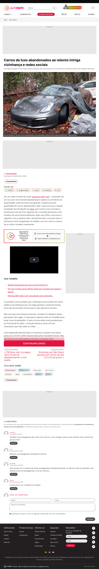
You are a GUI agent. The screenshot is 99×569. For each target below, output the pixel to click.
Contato (6, 539)
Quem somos (8, 531)
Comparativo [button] (25, 14)
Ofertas (52, 546)
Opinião (52, 531)
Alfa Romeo (8, 374)
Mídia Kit (7, 542)
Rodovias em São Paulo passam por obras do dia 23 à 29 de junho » (50, 355)
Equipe (6, 535)
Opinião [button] (91, 14)
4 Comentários (11, 181)
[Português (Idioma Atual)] (46, 552)
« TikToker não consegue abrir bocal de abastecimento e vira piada (17, 356)
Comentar (90, 519)
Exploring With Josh (40, 196)
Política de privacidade (89, 566)
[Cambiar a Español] (53, 552)
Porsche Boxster (28, 374)
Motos (37, 535)
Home (5, 20)
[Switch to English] (49, 552)
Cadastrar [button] (70, 545)
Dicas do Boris (39, 539)
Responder (13, 443)
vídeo (31, 209)
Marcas (21, 531)
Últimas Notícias (11, 370)
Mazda (17, 374)
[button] (54, 8)
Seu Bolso (39, 374)
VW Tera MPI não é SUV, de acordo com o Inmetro (30, 295)
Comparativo (23, 535)
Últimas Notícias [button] (46, 14)
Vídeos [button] (64, 14)
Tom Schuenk (11, 174)
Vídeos (49, 374)
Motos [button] (77, 14)
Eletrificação (39, 546)
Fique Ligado (13, 20)
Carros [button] (7, 14)
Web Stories (54, 542)
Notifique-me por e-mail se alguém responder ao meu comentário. (38, 514)
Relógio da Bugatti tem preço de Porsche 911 (28, 285)
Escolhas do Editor (24, 370)
